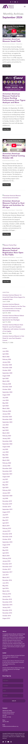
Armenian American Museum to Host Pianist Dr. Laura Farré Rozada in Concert (13, 338)
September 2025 (7, 373)
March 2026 (6, 356)
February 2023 (7, 436)
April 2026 (6, 354)
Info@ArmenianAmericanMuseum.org (10, 726)
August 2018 (6, 545)
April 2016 (6, 588)
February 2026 (7, 359)
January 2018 (6, 561)
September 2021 (7, 474)
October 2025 (7, 370)
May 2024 (5, 403)
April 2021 (6, 487)
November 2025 (7, 367)
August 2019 (6, 512)
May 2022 (5, 455)
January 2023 (6, 438)
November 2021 (7, 471)
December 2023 (7, 416)
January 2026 (6, 362)
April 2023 (6, 430)
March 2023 (6, 433)
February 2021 (7, 490)
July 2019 (5, 515)
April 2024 (6, 406)
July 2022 (5, 449)
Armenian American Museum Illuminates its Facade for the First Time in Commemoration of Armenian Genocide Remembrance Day (14, 307)
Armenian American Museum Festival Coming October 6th (14, 155)
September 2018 (7, 542)
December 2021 (7, 468)
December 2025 (7, 365)
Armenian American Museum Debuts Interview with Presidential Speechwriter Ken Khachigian (13, 318)
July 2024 (5, 397)
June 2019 (6, 517)
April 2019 (6, 523)
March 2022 (6, 460)
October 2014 (7, 615)
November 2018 (7, 536)
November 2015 (7, 602)
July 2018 (5, 547)
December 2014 (7, 610)
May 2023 (5, 427)
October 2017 (7, 569)
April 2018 (6, 553)
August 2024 (6, 395)
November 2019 (7, 504)
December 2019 (7, 501)
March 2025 (6, 381)
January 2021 (6, 493)
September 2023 (7, 422)
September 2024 (7, 392)
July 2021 (5, 479)
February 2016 (7, 594)
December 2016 (7, 580)
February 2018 (7, 558)
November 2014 (7, 613)
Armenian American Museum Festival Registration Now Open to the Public (13, 251)
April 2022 (6, 457)
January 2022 (6, 466)
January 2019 (6, 531)
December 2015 (7, 599)
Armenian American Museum (9, 43)
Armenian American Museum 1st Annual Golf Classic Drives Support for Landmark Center (14, 297)
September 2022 (7, 444)
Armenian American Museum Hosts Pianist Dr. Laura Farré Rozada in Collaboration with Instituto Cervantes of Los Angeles (14, 328)
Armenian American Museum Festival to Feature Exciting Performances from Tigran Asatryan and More (14, 98)
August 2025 (6, 376)
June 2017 (6, 575)
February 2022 (7, 463)
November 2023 (7, 419)
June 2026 (6, 351)
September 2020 (7, 496)
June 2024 (6, 400)
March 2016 (6, 591)
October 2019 (7, 506)
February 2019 (7, 528)
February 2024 (7, 411)
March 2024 (6, 408)
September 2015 (7, 605)
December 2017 (7, 564)
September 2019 (7, 509)
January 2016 (6, 596)
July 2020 (5, 498)
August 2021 (6, 476)
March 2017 (6, 577)
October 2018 (7, 539)
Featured (18, 43)
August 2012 (6, 618)
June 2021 (6, 482)
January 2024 (6, 414)
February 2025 (7, 384)
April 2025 (6, 378)
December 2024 (7, 386)
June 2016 (6, 583)
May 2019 (5, 520)
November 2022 (7, 441)
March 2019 (6, 525)
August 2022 (6, 446)
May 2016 (5, 585)
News (21, 43)
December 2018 (7, 534)
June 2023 (6, 425)
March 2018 (6, 555)
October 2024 (7, 389)
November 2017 (7, 566)
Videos (17, 160)
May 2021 (5, 485)
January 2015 (6, 607)
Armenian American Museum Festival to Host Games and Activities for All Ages (13, 204)
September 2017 (7, 572)
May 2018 (5, 550)
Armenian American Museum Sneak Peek (12, 40)
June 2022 (6, 452)
